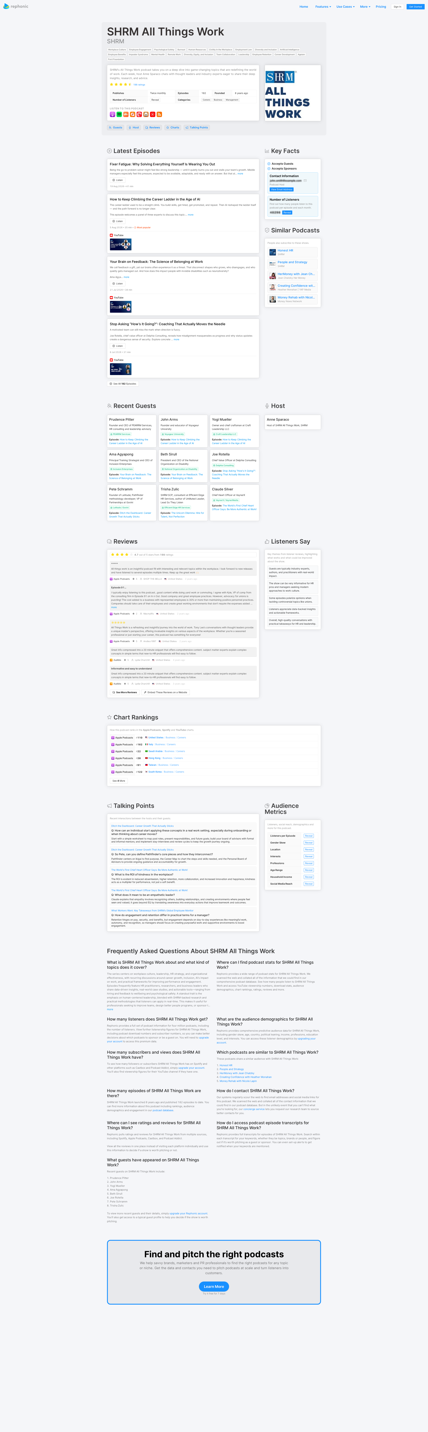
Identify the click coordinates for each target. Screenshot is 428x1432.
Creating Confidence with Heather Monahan (297, 285)
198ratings (139, 84)
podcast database (163, 1110)
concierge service (254, 1109)
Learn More (214, 1286)
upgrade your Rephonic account (188, 1213)
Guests (117, 127)
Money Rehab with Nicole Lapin (297, 297)
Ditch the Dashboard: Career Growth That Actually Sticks (142, 825)
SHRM (115, 41)
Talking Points (198, 127)
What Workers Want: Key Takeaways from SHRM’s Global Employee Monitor (152, 910)
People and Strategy (292, 262)
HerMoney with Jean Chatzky (297, 274)
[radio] (111, 84)
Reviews (154, 127)
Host (136, 127)
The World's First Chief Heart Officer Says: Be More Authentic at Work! (149, 869)
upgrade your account (191, 1067)
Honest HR (285, 250)
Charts (174, 127)
